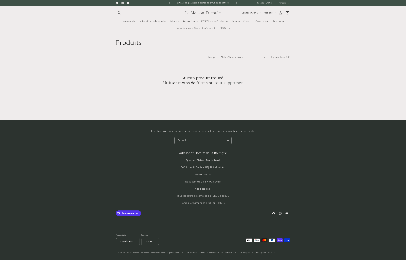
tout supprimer (229, 83)
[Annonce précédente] (169, 3)
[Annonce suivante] (236, 3)
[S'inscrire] (227, 140)
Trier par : (212, 57)
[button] (119, 12)
